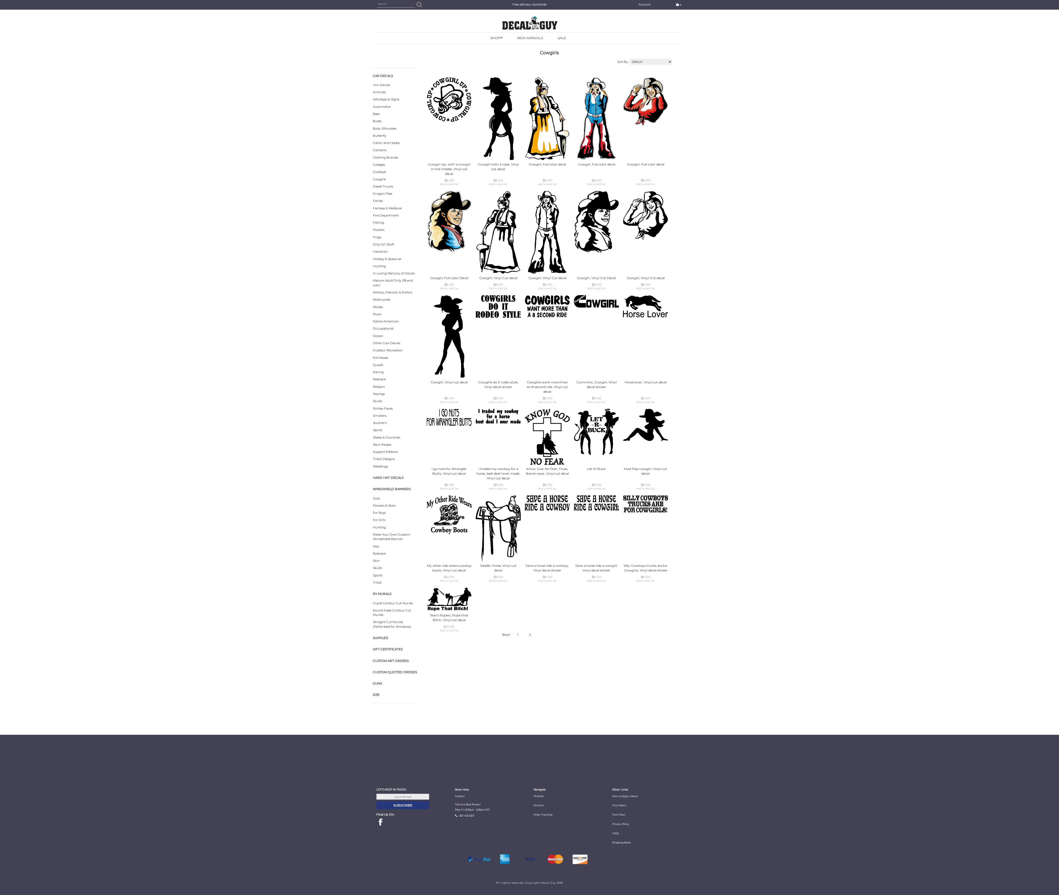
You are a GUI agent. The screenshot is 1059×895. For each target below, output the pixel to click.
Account (644, 4)
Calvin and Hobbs (386, 143)
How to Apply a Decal (625, 796)
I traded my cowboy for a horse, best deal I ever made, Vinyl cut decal (498, 473)
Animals (379, 92)
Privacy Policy (620, 824)
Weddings (380, 466)
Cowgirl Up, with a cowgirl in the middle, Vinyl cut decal (449, 169)
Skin (376, 561)
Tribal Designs (384, 459)
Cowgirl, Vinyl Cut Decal (596, 278)
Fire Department (386, 215)
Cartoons (379, 150)
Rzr (376, 695)
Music (377, 314)
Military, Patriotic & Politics (392, 292)
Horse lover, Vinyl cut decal (646, 382)
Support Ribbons (385, 452)
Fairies (378, 201)
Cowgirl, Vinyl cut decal (449, 382)
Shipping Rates (621, 842)
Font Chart (618, 814)
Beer (376, 114)
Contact (460, 796)
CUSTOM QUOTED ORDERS (395, 672)
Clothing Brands (385, 157)
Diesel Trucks (383, 186)
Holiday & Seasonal (387, 259)
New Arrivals (530, 38)
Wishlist (539, 796)
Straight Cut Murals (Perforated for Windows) (392, 624)
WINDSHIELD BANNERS (392, 489)
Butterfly (379, 136)
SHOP (495, 38)
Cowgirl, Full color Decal (449, 278)
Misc (376, 546)
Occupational (383, 328)
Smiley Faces (383, 408)
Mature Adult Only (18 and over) (393, 283)
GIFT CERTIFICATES (388, 649)
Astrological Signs (386, 99)
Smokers (379, 416)
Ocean (378, 336)
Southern (380, 423)
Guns (377, 683)
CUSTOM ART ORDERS (391, 661)
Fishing (378, 223)
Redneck (379, 379)
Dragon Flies (382, 194)
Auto (376, 498)
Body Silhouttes (384, 128)
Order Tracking (543, 814)
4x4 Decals (381, 85)
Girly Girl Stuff (383, 244)
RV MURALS (382, 594)
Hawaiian (380, 251)
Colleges (379, 165)
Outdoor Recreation (388, 350)
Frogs (377, 237)
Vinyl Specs (619, 805)
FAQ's (615, 833)
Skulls (377, 401)
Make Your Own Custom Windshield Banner (391, 537)
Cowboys (379, 172)
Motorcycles (381, 299)
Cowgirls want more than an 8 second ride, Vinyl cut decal (547, 387)
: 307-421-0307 (466, 815)
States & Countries (386, 437)
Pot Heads (380, 358)
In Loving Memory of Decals (394, 273)
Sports (377, 430)
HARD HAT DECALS (388, 478)
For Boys (379, 513)
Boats (377, 121)
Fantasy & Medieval (387, 208)
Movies (378, 307)
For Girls (379, 520)
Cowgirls (379, 179)
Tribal (377, 582)
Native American (386, 321)
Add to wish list (449, 184)
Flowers (378, 230)
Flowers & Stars (384, 505)
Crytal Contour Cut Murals (393, 603)
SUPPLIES (380, 638)
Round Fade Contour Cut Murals (392, 612)
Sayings (379, 394)
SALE (562, 38)
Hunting (379, 266)
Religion (379, 387)
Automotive (382, 107)
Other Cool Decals (386, 343)
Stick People (382, 445)
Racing (378, 372)
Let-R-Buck (596, 469)
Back (506, 634)
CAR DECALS (383, 76)
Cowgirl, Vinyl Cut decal (498, 278)
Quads (378, 365)
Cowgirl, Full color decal (547, 164)
